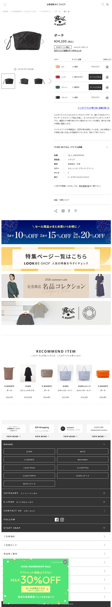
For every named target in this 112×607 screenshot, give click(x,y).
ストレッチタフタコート (29, 390)
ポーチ (58, 11)
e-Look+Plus (83, 467)
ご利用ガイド (10, 545)
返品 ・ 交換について (61, 200)
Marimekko (83, 459)
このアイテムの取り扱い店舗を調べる (94, 107)
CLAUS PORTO (29, 476)
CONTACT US (19, 511)
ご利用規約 (9, 536)
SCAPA (29, 451)
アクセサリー (46, 11)
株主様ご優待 (10, 553)
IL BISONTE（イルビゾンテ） (25, 11)
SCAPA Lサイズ (82, 476)
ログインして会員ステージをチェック (67, 50)
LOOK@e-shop (56, 4)
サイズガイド (84, 186)
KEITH (82, 451)
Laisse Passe (29, 467)
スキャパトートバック (66, 390)
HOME (5, 11)
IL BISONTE (29, 459)
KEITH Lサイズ (29, 484)
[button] (42, 41)
